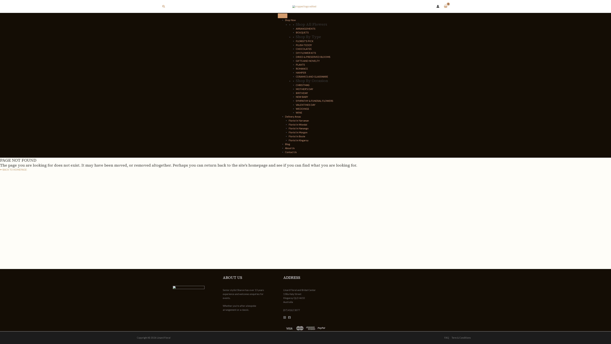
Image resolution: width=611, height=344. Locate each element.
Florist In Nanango (299, 128)
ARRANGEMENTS (305, 28)
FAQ (446, 337)
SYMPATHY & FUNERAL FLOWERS (314, 100)
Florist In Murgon (298, 132)
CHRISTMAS (302, 85)
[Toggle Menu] (282, 15)
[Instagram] (284, 317)
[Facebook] (289, 317)
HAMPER (301, 72)
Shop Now (290, 20)
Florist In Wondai (298, 124)
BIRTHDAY (302, 93)
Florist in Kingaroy (299, 140)
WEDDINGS (302, 108)
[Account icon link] (437, 6)
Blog (287, 144)
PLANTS (300, 64)
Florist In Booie (297, 136)
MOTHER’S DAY (304, 89)
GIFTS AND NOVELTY (308, 60)
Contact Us (291, 152)
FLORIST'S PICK (304, 41)
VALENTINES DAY (305, 104)
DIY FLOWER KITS (306, 52)
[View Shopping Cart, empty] (445, 6)
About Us (290, 148)
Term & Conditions (461, 337)
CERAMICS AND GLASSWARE (312, 76)
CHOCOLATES (304, 48)
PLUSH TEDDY (304, 45)
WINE (299, 112)
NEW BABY (302, 96)
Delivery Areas (293, 116)
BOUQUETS (302, 32)
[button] (163, 6)
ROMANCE (302, 68)
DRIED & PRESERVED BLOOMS (313, 56)
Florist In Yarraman (299, 120)
